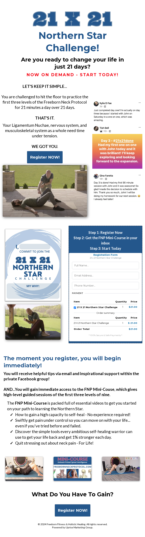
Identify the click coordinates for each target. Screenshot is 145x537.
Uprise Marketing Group (79, 527)
